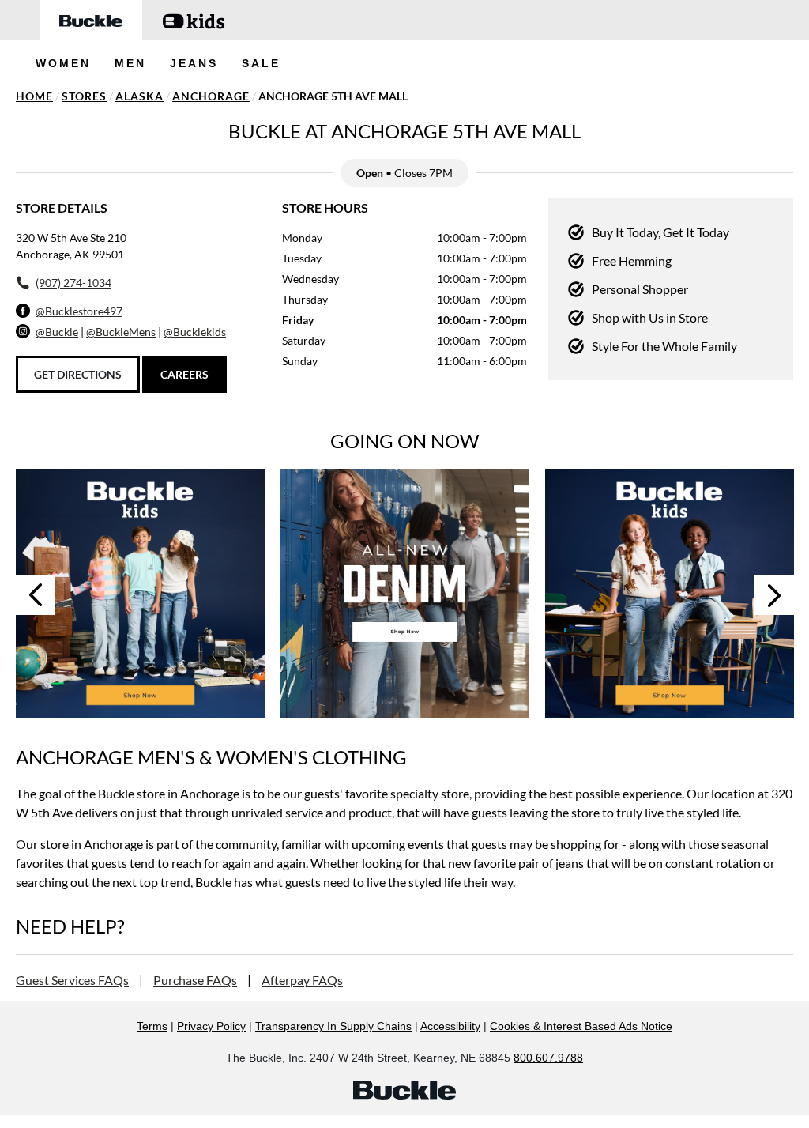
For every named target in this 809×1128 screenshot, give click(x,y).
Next (774, 595)
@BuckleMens (121, 331)
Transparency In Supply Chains (333, 1026)
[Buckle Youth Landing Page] (193, 20)
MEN (130, 63)
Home (34, 96)
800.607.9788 (548, 1057)
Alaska (139, 96)
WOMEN (63, 63)
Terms (152, 1026)
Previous (35, 595)
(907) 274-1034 (73, 282)
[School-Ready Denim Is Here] (669, 593)
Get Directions (78, 374)
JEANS (194, 63)
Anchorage (211, 96)
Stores (84, 96)
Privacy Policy (211, 1026)
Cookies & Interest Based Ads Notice (581, 1026)
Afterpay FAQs (302, 979)
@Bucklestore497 (79, 311)
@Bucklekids (195, 331)
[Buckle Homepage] (91, 20)
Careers (184, 374)
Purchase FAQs (195, 979)
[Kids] (140, 593)
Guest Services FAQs (72, 979)
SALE (261, 63)
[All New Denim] (404, 593)
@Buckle (57, 331)
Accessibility (450, 1026)
